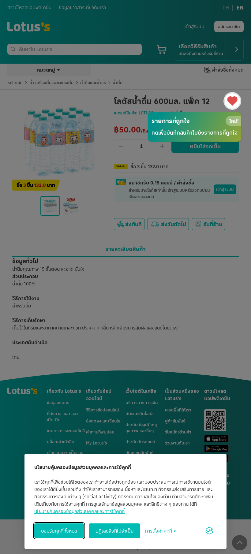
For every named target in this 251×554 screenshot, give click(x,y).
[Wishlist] (232, 101)
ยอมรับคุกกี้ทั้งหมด (59, 531)
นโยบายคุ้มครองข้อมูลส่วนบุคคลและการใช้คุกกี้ (79, 511)
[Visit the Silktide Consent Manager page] (209, 530)
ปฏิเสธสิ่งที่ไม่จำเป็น (114, 531)
